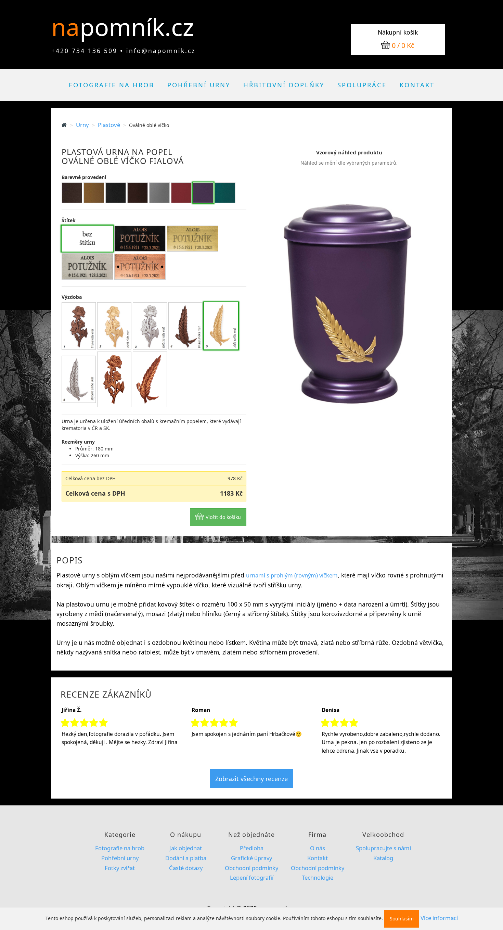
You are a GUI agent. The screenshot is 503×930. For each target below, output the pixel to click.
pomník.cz (137, 26)
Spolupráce (362, 84)
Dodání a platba (185, 858)
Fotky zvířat (120, 868)
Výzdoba (72, 297)
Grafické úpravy (251, 858)
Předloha (251, 848)
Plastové (109, 125)
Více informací (439, 918)
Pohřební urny (198, 84)
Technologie (317, 877)
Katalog (383, 858)
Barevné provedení (84, 177)
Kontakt (417, 84)
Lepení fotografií (251, 877)
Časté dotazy (186, 868)
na (68, 26)
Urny (82, 125)
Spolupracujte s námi (383, 848)
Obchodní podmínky (251, 868)
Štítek (69, 220)
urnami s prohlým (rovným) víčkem (292, 575)
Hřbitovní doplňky (283, 84)
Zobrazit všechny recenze (251, 779)
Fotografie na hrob (111, 84)
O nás (317, 848)
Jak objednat (185, 848)
